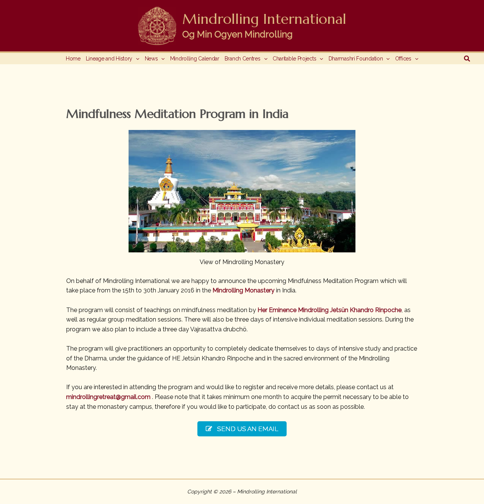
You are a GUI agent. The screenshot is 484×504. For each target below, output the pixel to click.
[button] (135, 58)
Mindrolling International (264, 19)
